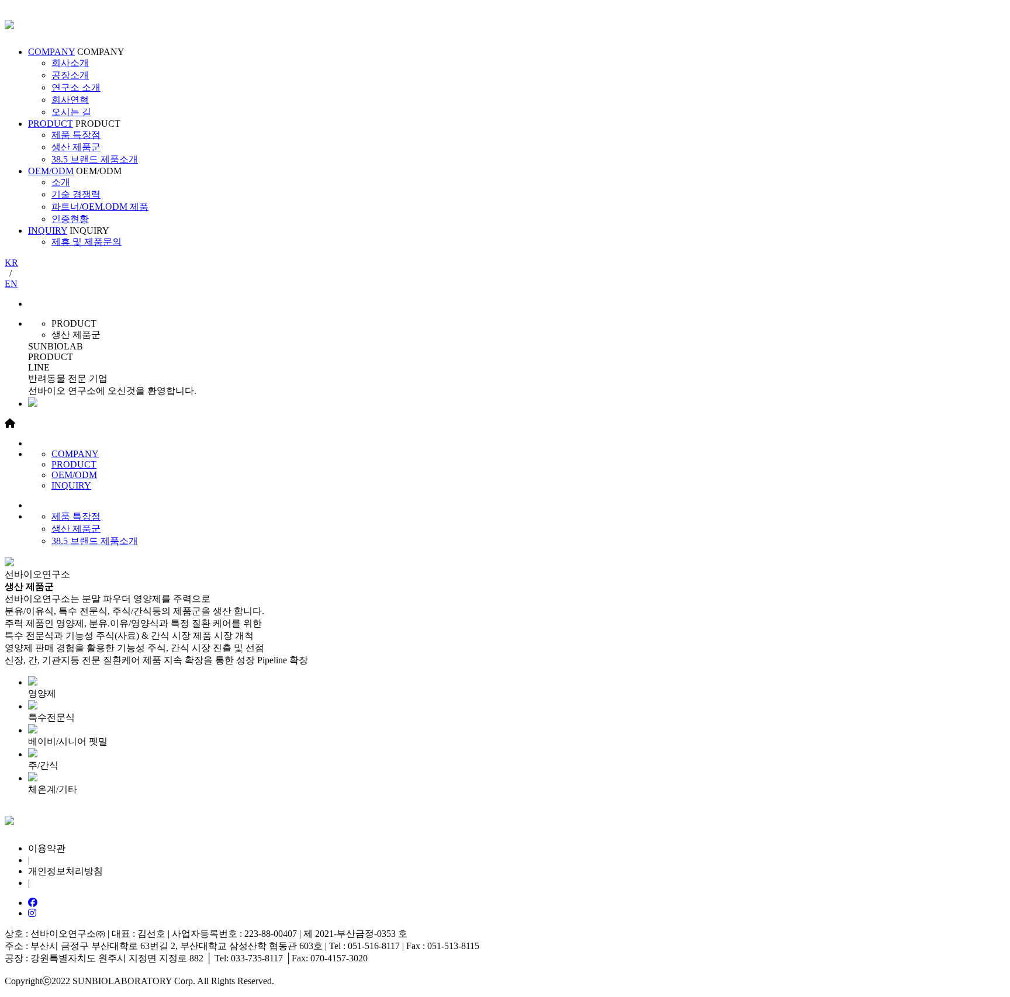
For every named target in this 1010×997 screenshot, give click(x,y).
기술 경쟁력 (76, 194)
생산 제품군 (76, 147)
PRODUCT (50, 124)
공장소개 (70, 75)
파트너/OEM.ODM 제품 (99, 207)
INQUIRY (47, 231)
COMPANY (51, 52)
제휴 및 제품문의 (86, 242)
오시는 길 (71, 112)
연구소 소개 (76, 87)
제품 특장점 (76, 135)
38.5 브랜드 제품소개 (94, 159)
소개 (60, 182)
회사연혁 (70, 100)
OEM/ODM (51, 171)
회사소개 (70, 63)
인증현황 (70, 219)
